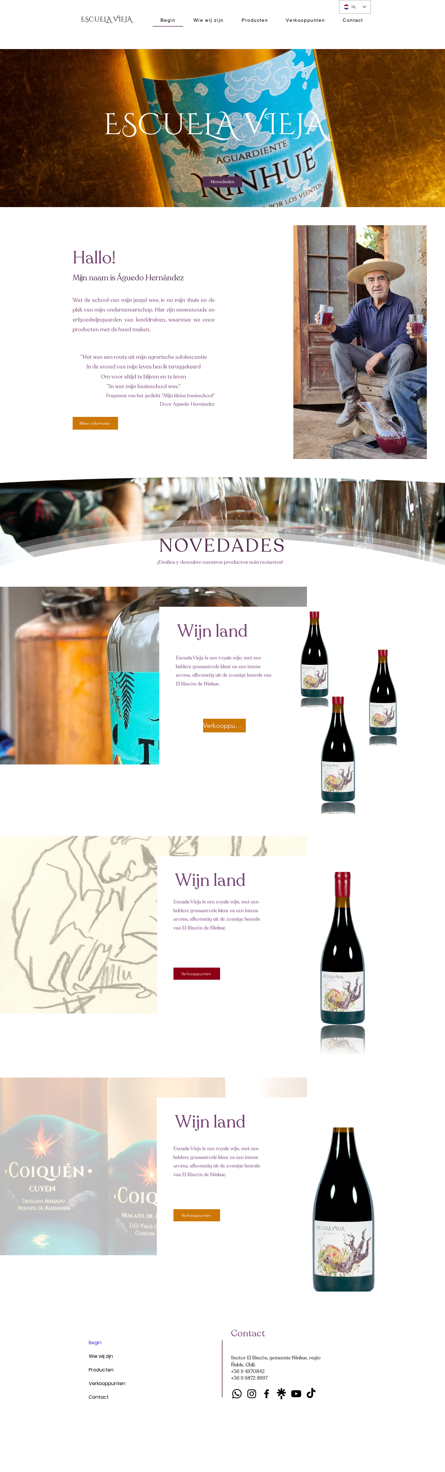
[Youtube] (296, 1394)
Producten (101, 1369)
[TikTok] (311, 1394)
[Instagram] (252, 1394)
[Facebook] (266, 1394)
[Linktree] (281, 1394)
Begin (95, 1342)
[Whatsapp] (237, 1394)
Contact (99, 1397)
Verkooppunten (103, 1383)
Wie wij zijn (101, 1356)
